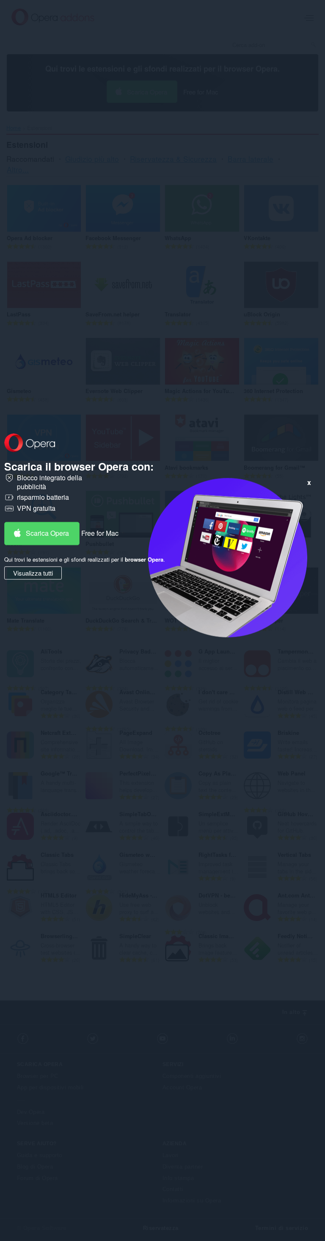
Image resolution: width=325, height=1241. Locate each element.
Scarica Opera (47, 533)
